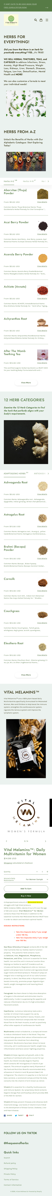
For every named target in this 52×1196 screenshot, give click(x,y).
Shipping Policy (10, 1169)
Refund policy (10, 1163)
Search (7, 1158)
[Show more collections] (49, 181)
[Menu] (47, 20)
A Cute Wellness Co (22, 1191)
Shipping (8, 863)
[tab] (10, 181)
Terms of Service (11, 1179)
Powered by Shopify (35, 1191)
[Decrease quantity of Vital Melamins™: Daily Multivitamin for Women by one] (37, 871)
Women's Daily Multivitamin (9, 879)
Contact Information (13, 1185)
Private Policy (10, 1174)
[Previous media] (6, 841)
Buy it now (26, 896)
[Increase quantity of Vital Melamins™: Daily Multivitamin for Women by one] (47, 871)
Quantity (7, 872)
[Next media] (45, 841)
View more (26, 383)
